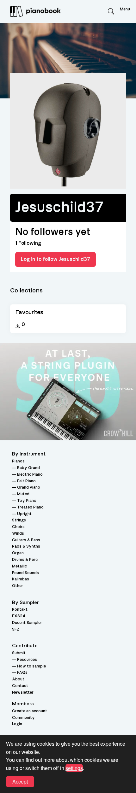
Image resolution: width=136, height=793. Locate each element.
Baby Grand (28, 468)
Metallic (19, 566)
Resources (27, 660)
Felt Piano (26, 481)
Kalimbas (20, 579)
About (18, 679)
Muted (23, 494)
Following (28, 243)
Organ (18, 553)
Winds (18, 534)
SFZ (16, 629)
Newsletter (23, 692)
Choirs (18, 527)
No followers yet (52, 232)
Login (17, 724)
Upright (24, 514)
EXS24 (18, 616)
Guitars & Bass (26, 540)
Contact (20, 686)
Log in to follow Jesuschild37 (55, 259)
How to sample (31, 666)
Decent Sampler (27, 623)
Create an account (29, 711)
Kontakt (20, 610)
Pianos (18, 461)
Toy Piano (26, 501)
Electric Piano (30, 475)
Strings (19, 520)
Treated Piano (30, 507)
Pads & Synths (26, 546)
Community (23, 718)
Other (17, 586)
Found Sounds (25, 573)
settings (74, 768)
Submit (19, 653)
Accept (20, 781)
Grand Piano (28, 487)
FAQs (22, 673)
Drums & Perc (25, 560)
